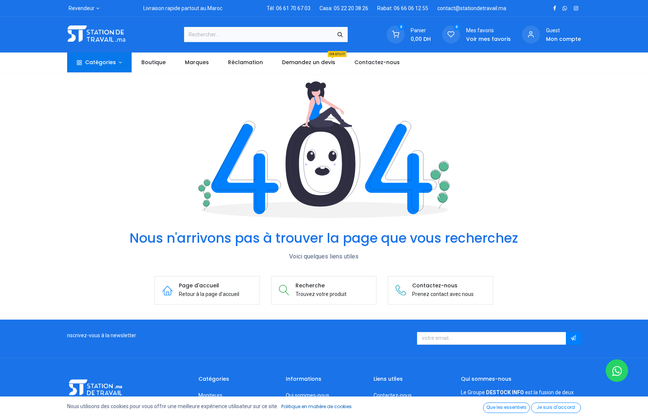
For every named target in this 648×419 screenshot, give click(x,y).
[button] (573, 338)
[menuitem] (153, 62)
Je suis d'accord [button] (556, 407)
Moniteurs (210, 395)
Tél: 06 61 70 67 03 (288, 8)
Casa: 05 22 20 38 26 (344, 8)
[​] (555, 8)
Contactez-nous (393, 395)
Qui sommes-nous (307, 395)
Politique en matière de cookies (316, 406)
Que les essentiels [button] (506, 407)
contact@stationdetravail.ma (471, 8)
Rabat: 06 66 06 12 (399, 8)
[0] (396, 34)
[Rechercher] (340, 34)
